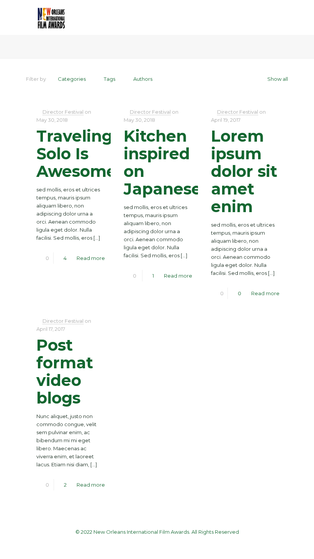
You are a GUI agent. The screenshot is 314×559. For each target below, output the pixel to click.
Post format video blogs (64, 371)
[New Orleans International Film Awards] (51, 17)
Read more (91, 258)
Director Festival (63, 112)
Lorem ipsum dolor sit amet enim (244, 171)
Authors (142, 79)
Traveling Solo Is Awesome (76, 153)
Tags (109, 79)
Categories (72, 79)
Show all (277, 79)
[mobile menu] (275, 17)
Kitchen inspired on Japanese (162, 162)
